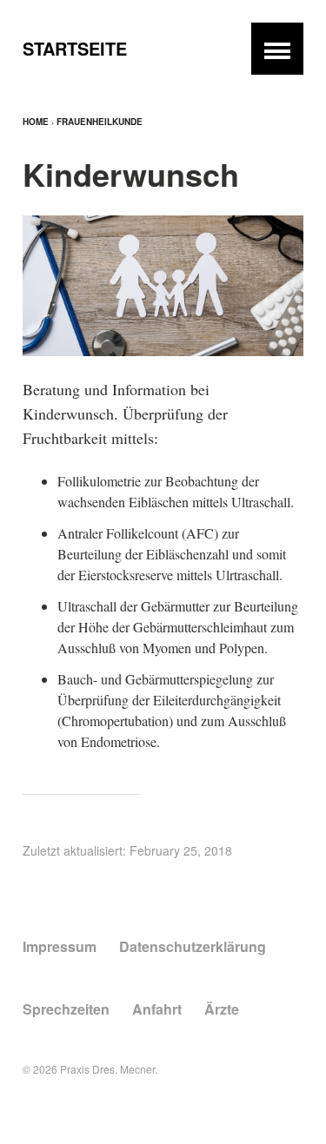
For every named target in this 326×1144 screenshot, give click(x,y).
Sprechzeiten (66, 1009)
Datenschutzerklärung (192, 946)
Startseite (75, 48)
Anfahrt (157, 1009)
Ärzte (221, 1009)
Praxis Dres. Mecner (107, 1068)
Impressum (59, 946)
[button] (277, 49)
